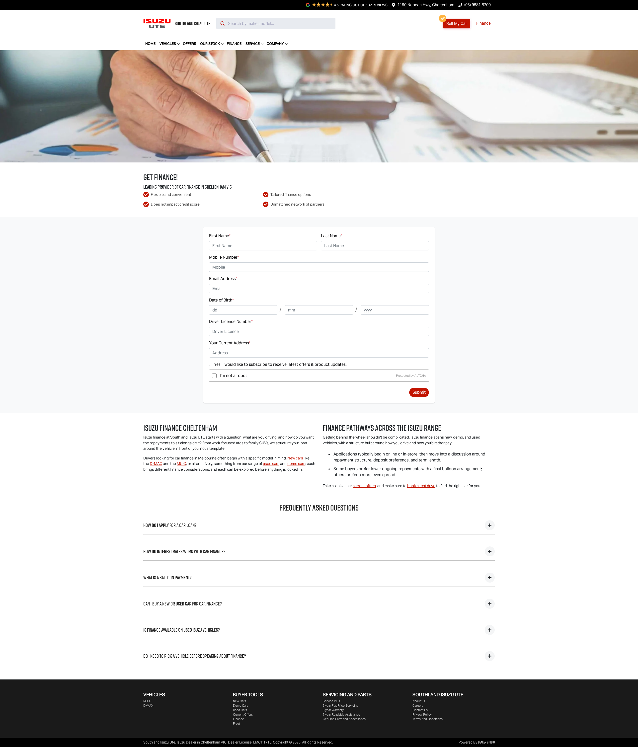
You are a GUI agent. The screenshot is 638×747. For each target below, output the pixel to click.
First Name (220, 235)
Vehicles (168, 43)
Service (252, 43)
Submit (419, 392)
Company (275, 43)
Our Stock (210, 43)
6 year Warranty (333, 710)
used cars (271, 463)
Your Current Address (229, 343)
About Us (418, 701)
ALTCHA (420, 375)
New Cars (239, 701)
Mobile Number (224, 257)
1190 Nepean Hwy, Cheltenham (426, 4)
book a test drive (421, 485)
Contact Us (420, 710)
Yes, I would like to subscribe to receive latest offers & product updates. (280, 364)
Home (150, 43)
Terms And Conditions (427, 719)
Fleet (236, 723)
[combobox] (275, 23)
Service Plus (331, 701)
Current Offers (243, 714)
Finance (483, 23)
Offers (189, 43)
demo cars (296, 463)
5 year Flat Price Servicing (340, 705)
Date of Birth (221, 300)
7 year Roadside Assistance (341, 714)
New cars (295, 458)
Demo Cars (240, 705)
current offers (364, 485)
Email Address (223, 278)
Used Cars (240, 710)
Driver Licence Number (231, 321)
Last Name (331, 235)
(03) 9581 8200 (477, 4)
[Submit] (222, 23)
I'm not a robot (233, 375)
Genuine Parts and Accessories (344, 719)
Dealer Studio (486, 742)
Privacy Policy (422, 714)
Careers (417, 705)
